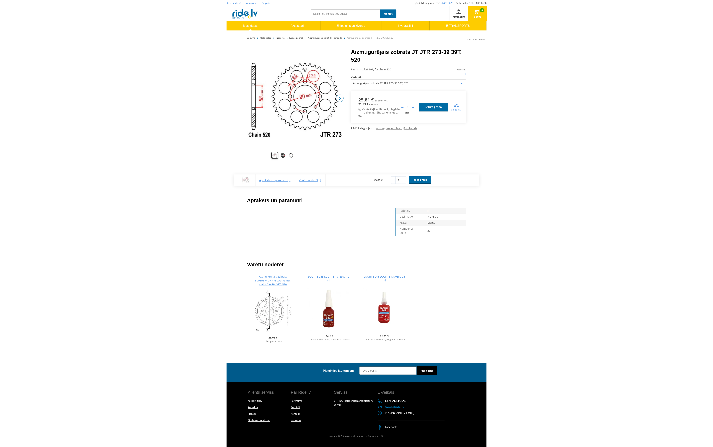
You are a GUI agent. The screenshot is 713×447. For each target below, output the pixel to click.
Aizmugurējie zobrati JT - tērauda (325, 37)
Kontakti (295, 413)
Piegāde (266, 3)
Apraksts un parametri (273, 180)
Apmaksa (251, 3)
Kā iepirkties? (234, 3)
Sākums (251, 37)
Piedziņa (280, 37)
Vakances (296, 420)
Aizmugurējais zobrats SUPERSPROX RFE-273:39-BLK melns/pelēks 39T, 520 (273, 280)
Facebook (390, 427)
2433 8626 (447, 3)
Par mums (296, 400)
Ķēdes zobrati (296, 37)
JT (465, 73)
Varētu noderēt (308, 180)
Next (340, 98)
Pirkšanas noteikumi (259, 420)
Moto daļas (265, 37)
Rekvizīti (295, 407)
